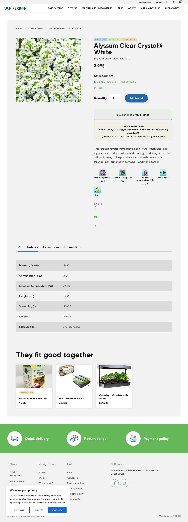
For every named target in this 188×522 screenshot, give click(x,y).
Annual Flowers (57, 29)
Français (158, 2)
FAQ (69, 472)
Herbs (120, 8)
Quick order (145, 2)
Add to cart (136, 98)
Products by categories (16, 474)
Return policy (95, 438)
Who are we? (45, 483)
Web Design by (169, 516)
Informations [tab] (73, 247)
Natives (132, 8)
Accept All (57, 510)
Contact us (73, 478)
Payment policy (156, 438)
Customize (19, 510)
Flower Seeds (35, 29)
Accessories (172, 8)
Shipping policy (75, 494)
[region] (38, 500)
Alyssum (76, 29)
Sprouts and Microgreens (97, 8)
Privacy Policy (74, 488)
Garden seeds (55, 8)
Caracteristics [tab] (28, 247)
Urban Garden (17, 481)
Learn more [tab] (51, 247)
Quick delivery (37, 438)
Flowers (72, 8)
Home (41, 472)
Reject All (38, 510)
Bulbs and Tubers (150, 8)
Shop (19, 29)
